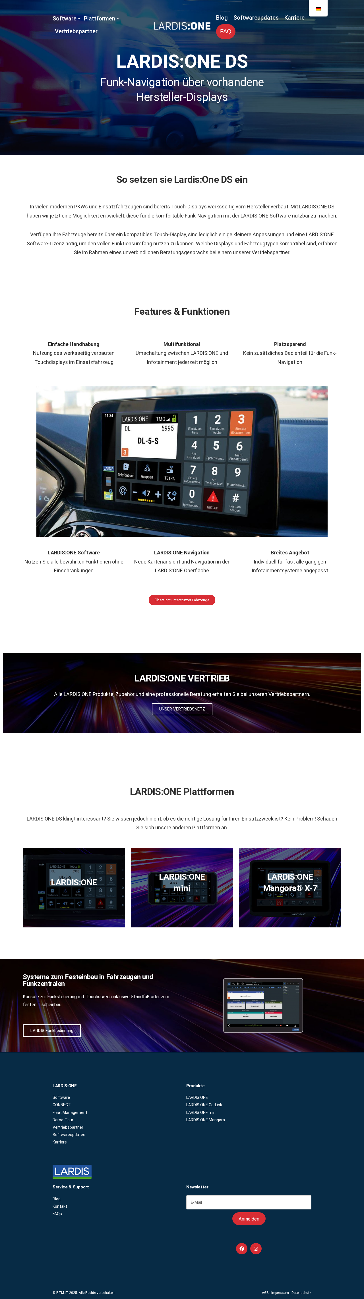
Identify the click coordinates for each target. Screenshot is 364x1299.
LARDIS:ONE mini (201, 1112)
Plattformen (99, 18)
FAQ (225, 31)
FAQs (57, 1213)
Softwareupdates (256, 17)
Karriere (294, 17)
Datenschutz (301, 1293)
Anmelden (249, 1218)
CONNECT (62, 1105)
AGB (265, 1293)
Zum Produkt (74, 897)
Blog (222, 17)
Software (64, 18)
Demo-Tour (63, 1120)
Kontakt (60, 1206)
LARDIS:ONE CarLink (204, 1105)
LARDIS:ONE (197, 1097)
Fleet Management (70, 1112)
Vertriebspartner (76, 31)
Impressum (280, 1293)
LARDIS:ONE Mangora (205, 1120)
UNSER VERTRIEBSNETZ (182, 709)
